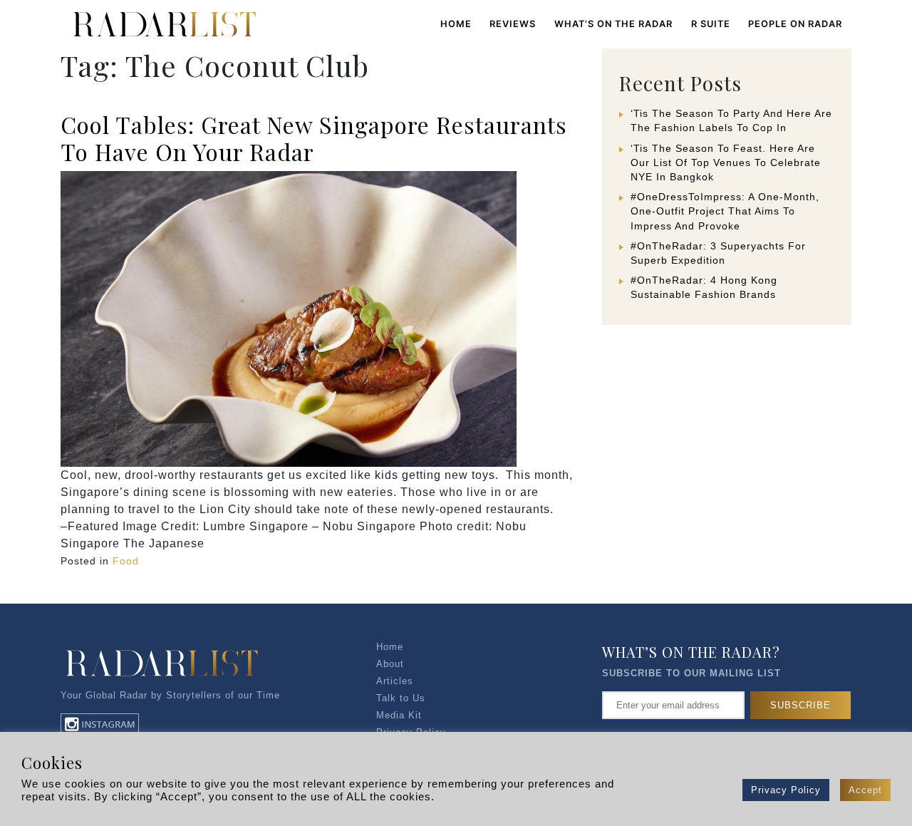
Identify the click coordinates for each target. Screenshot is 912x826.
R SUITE (710, 24)
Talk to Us (400, 698)
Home (456, 24)
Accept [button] (865, 790)
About (390, 664)
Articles (394, 681)
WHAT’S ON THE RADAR (613, 24)
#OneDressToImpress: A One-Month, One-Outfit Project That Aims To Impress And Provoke (725, 211)
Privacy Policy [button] (786, 790)
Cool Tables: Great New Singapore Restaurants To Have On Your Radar (314, 138)
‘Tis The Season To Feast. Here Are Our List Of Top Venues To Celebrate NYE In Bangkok (726, 162)
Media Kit (399, 715)
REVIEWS (512, 24)
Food (126, 561)
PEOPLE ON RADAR (795, 24)
